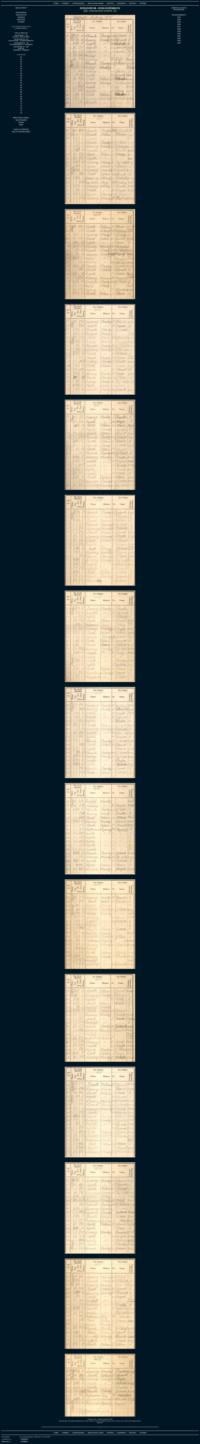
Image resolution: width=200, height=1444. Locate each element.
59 (21, 76)
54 (21, 64)
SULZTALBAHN (21, 120)
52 (21, 59)
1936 (179, 24)
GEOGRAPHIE (21, 12)
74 (21, 111)
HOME (56, 3)
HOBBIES (65, 3)
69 (21, 99)
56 (21, 68)
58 (21, 73)
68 (21, 97)
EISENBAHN (121, 3)
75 (21, 113)
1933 (179, 17)
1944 (179, 43)
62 (21, 83)
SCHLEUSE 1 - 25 (21, 36)
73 (21, 108)
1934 (179, 19)
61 (21, 80)
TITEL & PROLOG (21, 33)
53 (21, 61)
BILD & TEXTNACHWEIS (21, 132)
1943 (179, 40)
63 (21, 85)
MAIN (21, 125)
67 (21, 94)
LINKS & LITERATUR (21, 129)
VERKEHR (21, 17)
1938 (179, 29)
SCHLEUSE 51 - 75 (21, 43)
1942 (179, 38)
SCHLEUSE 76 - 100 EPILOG (21, 48)
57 (21, 71)
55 (21, 66)
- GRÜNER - (24, 1439)
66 (21, 92)
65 (21, 90)
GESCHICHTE (21, 15)
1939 (179, 31)
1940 (179, 33)
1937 (179, 26)
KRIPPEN (110, 3)
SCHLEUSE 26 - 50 (21, 39)
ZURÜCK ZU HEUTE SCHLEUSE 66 (179, 9)
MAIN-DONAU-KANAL (96, 3)
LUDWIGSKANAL (78, 3)
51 (21, 57)
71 (21, 104)
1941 (179, 36)
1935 (179, 22)
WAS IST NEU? (21, 8)
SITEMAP (143, 3)
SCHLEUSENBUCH (179, 15)
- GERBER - (24, 1441)
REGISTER (21, 19)
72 (21, 106)
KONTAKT (132, 3)
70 (21, 101)
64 (21, 87)
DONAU (21, 122)
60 (21, 78)
